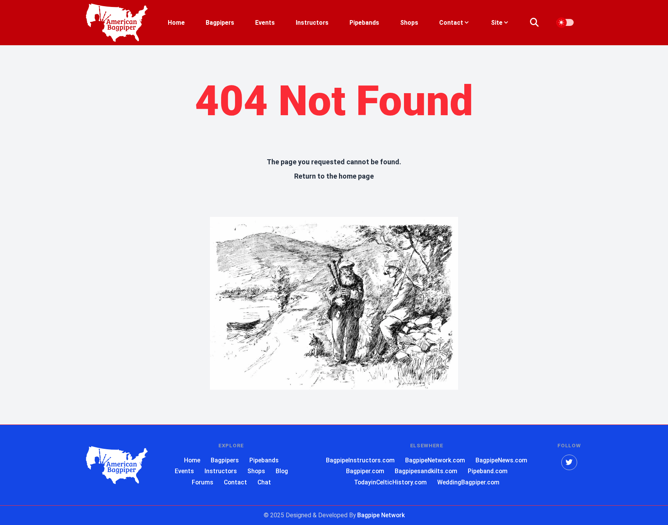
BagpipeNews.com (501, 460)
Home (176, 22)
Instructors (312, 22)
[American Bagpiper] (117, 465)
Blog (282, 471)
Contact (235, 482)
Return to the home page (334, 176)
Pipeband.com (488, 471)
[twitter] (569, 462)
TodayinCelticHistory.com (390, 482)
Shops (409, 22)
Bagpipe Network (381, 515)
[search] (539, 23)
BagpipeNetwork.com (435, 460)
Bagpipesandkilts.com (426, 471)
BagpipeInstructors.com (360, 460)
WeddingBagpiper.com (468, 482)
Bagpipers (220, 22)
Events (265, 22)
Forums (202, 482)
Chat (264, 482)
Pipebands (364, 22)
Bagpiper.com (365, 471)
